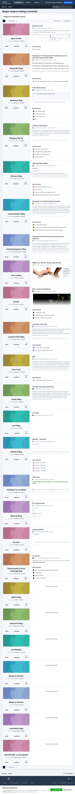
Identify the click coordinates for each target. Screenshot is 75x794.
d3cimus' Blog (16, 176)
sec (16, 428)
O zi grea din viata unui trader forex (44, 380)
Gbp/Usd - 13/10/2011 (40, 470)
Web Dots (55, 782)
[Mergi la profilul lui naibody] (33, 532)
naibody (16, 544)
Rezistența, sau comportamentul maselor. (46, 201)
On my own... (36, 556)
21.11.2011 (35, 413)
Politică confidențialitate (14, 782)
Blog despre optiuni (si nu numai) (43, 317)
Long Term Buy (40, 503)
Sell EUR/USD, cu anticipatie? (16, 755)
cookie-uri (9, 790)
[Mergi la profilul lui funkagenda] (33, 479)
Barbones (16, 103)
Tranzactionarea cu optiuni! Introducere (45, 315)
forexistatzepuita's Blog (16, 249)
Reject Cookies (67, 789)
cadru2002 (16, 731)
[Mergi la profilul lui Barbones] (33, 90)
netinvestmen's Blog (16, 214)
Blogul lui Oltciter (16, 676)
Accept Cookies (57, 789)
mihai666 (16, 518)
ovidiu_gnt (16, 41)
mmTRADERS (16, 650)
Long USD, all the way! (39, 324)
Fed (36, 119)
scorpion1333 (16, 339)
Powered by (66, 782)
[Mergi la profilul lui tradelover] (33, 128)
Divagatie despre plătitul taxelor (43, 151)
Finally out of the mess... (41, 578)
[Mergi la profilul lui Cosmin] (33, 291)
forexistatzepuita (16, 251)
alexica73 (16, 626)
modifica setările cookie (8, 792)
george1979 (16, 372)
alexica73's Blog (16, 623)
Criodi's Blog (16, 399)
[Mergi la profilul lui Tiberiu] (33, 265)
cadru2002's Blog (16, 728)
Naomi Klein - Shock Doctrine (42, 154)
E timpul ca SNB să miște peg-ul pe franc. (45, 192)
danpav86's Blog (16, 68)
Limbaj (4, 782)
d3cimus (16, 178)
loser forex (16, 369)
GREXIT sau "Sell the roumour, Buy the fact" (46, 263)
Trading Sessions (39, 157)
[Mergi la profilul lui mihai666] (33, 505)
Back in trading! (39, 575)
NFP (33, 357)
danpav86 (16, 71)
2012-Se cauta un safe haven (42, 347)
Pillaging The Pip (16, 138)
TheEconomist (16, 573)
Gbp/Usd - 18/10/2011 (40, 468)
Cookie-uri (32, 782)
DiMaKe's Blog (16, 452)
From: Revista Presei (39, 88)
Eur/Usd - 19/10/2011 (40, 462)
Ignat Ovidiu (16, 38)
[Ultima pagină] (16, 21)
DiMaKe (16, 454)
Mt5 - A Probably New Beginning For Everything (47, 570)
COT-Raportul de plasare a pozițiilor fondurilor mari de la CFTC (50, 227)
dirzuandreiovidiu (16, 757)
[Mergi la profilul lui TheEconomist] (33, 558)
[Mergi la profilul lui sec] (33, 415)
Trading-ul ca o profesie (16, 490)
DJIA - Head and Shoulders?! (41, 289)
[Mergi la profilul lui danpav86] (33, 60)
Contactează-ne (24, 782)
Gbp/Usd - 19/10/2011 (39, 439)
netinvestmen (16, 216)
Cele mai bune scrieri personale (43, 387)
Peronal (16, 542)
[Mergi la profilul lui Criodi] (33, 389)
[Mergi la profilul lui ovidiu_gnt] (33, 28)
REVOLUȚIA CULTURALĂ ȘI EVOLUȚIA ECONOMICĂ (47, 195)
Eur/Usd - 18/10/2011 (40, 465)
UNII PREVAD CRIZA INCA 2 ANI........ (44, 187)
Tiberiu (16, 278)
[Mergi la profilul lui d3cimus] (33, 165)
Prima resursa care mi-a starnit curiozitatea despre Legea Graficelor (52, 81)
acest (53, 489)
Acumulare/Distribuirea (41, 224)
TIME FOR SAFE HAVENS (40, 163)
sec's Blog (16, 425)
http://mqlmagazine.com (39, 562)
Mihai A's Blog (16, 516)
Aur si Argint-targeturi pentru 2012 (44, 350)
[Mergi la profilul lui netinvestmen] (33, 203)
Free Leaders (16, 275)
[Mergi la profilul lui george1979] (33, 359)
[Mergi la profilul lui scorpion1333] (33, 326)
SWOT (16, 599)
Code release (38, 572)
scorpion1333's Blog (16, 337)
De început (38, 49)
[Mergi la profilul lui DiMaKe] (33, 441)
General (22, 41)
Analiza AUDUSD (37, 529)
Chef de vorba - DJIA (40, 312)
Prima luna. (36, 477)
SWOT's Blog (16, 597)
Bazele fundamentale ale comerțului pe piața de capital (49, 230)
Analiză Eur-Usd (37, 26)
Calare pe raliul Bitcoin (40, 125)
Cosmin (16, 302)
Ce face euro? (38, 189)
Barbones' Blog (16, 100)
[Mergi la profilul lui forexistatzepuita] (33, 241)
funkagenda (16, 492)
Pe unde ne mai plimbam (41, 149)
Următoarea (11, 21)
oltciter (16, 678)
